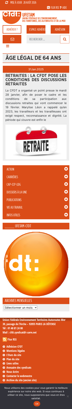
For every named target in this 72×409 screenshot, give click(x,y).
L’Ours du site (13, 355)
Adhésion (60, 29)
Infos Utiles (13, 215)
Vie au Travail (15, 207)
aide (64, 7)
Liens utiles (12, 363)
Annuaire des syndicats (18, 367)
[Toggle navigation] (7, 46)
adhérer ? (11, 29)
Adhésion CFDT (14, 346)
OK (37, 403)
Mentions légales (15, 351)
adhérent (37, 29)
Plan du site (12, 359)
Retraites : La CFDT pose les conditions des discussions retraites (36, 80)
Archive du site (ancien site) (21, 380)
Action (10, 169)
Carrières (12, 177)
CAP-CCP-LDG (14, 184)
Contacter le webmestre (19, 376)
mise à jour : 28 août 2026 (23, 2)
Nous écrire (12, 372)
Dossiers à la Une (17, 192)
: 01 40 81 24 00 (13, 328)
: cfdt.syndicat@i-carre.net (20, 332)
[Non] (67, 396)
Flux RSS (12, 339)
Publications (14, 200)
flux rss (55, 7)
